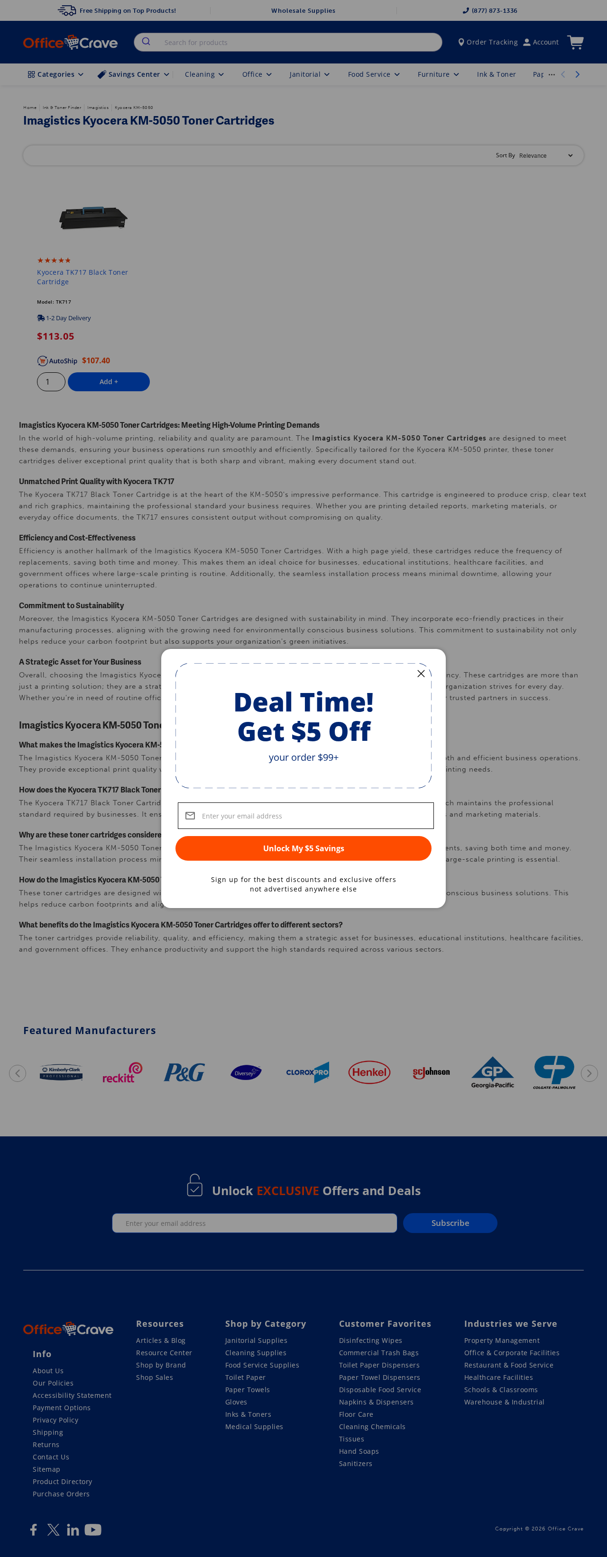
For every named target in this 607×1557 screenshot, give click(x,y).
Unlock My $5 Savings (303, 848)
